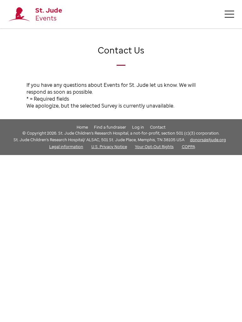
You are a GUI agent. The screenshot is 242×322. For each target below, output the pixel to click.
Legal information (66, 146)
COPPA (188, 146)
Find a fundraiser (110, 127)
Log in (138, 127)
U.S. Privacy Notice (109, 146)
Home (82, 127)
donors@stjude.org (208, 139)
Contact (157, 127)
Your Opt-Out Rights (154, 146)
